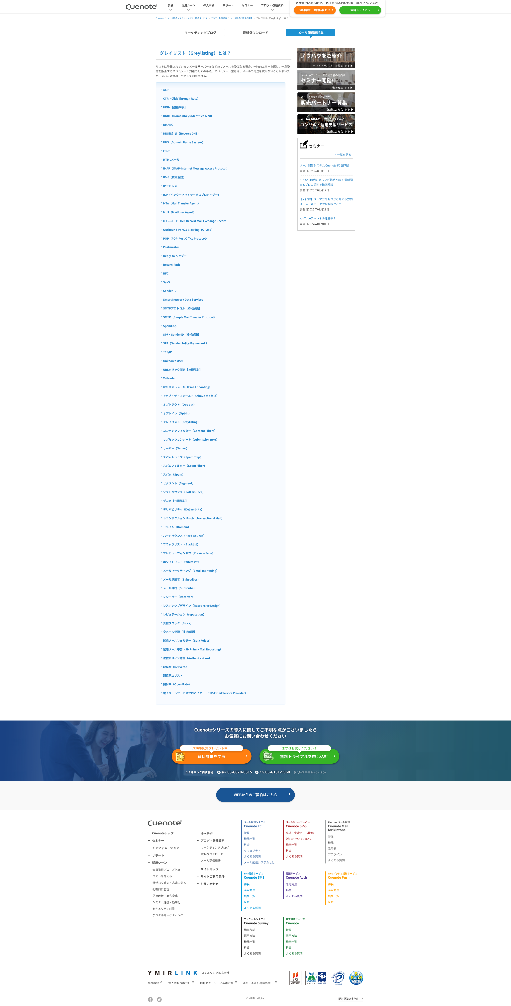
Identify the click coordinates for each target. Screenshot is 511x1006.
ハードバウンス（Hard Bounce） (184, 536)
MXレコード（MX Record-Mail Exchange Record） (196, 221)
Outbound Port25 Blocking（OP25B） (188, 230)
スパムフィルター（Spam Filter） (185, 466)
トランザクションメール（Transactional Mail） (193, 518)
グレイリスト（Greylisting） (181, 422)
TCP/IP (167, 352)
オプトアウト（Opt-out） (179, 404)
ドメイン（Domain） (177, 527)
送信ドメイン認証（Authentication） (187, 658)
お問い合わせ (210, 884)
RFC (165, 273)
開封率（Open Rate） (177, 684)
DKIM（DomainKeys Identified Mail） (188, 116)
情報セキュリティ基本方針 (216, 983)
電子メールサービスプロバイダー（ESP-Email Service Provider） (205, 693)
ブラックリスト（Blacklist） (181, 544)
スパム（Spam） (174, 474)
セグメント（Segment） (179, 483)
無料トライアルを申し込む (304, 754)
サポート (228, 5)
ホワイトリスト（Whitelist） (181, 562)
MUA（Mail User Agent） (179, 212)
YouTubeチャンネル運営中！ (318, 218)
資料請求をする (211, 754)
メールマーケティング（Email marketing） (191, 571)
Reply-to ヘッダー (175, 256)
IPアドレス (170, 186)
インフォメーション (165, 848)
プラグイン (335, 854)
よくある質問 (252, 856)
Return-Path (171, 265)
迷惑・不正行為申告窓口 (258, 983)
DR (300, 838)
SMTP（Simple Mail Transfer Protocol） (189, 317)
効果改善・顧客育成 (165, 896)
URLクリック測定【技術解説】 (182, 370)
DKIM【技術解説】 (175, 107)
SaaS (166, 282)
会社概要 (153, 983)
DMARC (168, 125)
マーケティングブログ (200, 32)
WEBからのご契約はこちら (255, 794)
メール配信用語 (211, 860)
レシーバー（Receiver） (178, 597)
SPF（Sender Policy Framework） (186, 343)
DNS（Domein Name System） (184, 142)
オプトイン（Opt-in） (177, 413)
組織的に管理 (161, 889)
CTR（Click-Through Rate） (181, 98)
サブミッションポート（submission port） (191, 439)
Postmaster (171, 247)
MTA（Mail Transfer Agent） (181, 203)
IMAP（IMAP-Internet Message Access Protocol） (196, 168)
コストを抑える (162, 876)
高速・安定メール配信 (300, 833)
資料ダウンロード (255, 32)
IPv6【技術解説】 (174, 177)
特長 (247, 833)
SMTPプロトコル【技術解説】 (182, 308)
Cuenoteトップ (163, 833)
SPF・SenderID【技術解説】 (182, 334)
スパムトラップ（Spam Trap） (183, 457)
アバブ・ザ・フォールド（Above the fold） (191, 396)
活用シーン (159, 862)
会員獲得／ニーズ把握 (166, 870)
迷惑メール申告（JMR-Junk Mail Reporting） (193, 649)
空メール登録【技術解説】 (180, 632)
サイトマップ (210, 869)
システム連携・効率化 (166, 902)
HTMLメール (171, 160)
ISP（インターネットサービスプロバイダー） (192, 195)
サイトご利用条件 (213, 876)
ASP (165, 90)
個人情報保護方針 (179, 983)
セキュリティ (252, 850)
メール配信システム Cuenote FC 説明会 (325, 165)
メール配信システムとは (259, 862)
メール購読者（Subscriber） (181, 579)
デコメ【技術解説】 (175, 501)
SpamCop (169, 326)
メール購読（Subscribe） (179, 588)
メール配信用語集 (311, 32)
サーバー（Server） (176, 448)
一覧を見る (344, 155)
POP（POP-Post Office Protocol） (185, 238)
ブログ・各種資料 (213, 840)
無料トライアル (360, 10)
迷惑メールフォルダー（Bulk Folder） (187, 640)
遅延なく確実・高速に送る (169, 883)
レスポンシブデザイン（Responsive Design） (192, 606)
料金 (247, 844)
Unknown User (173, 361)
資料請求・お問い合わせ (314, 10)
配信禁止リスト (173, 675)
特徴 (331, 836)
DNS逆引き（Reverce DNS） (181, 133)
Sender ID (169, 291)
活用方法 (249, 890)
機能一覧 (249, 838)
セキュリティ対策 (164, 909)
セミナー (247, 5)
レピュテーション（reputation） (184, 614)
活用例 (332, 848)
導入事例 (208, 5)
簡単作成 (249, 930)
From (166, 151)
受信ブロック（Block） (178, 623)
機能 (331, 842)
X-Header (169, 378)
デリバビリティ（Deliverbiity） (183, 509)
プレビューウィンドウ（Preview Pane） (189, 553)
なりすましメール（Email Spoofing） (187, 387)
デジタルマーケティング (168, 915)
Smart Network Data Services (183, 299)
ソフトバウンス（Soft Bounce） (184, 492)
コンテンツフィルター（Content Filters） (190, 431)
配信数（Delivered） (176, 667)
